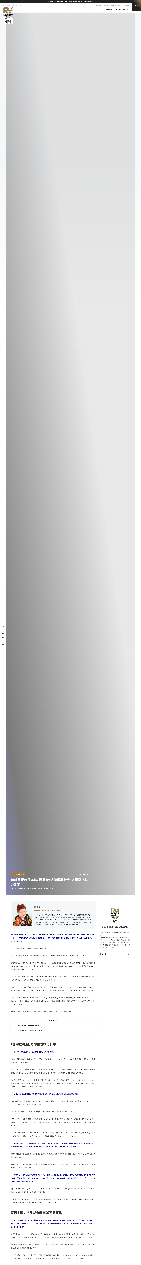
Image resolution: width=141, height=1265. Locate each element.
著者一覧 (103, 954)
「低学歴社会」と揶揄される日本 (28, 1026)
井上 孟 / (32, 888)
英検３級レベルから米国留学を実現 (30, 1030)
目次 (50, 1020)
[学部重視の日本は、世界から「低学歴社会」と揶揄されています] (3, 634)
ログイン (127, 5)
